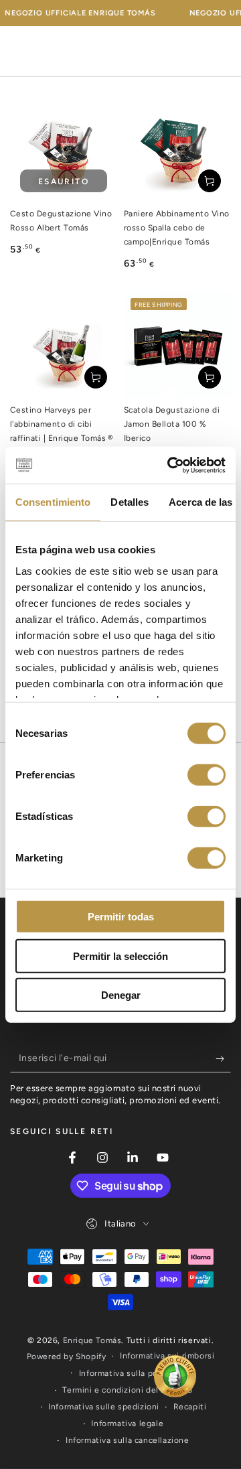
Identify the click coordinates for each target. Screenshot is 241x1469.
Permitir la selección (120, 955)
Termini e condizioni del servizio (127, 1390)
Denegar (121, 995)
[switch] (206, 775)
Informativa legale (127, 1423)
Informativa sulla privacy (127, 1373)
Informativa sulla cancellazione (127, 1440)
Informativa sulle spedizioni (103, 1406)
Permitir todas (121, 916)
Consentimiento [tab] (52, 502)
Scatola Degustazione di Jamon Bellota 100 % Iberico (172, 424)
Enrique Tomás (92, 1340)
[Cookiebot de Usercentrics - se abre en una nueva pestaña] (170, 465)
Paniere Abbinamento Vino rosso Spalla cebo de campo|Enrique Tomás (177, 228)
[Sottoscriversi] (223, 1059)
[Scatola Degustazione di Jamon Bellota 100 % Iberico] (177, 345)
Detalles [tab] (129, 502)
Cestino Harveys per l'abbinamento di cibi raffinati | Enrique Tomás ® (61, 424)
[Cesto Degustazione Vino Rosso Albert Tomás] (63, 148)
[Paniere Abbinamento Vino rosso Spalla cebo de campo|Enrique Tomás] (177, 148)
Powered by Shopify (66, 1356)
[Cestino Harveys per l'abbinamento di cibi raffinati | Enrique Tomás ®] (63, 345)
